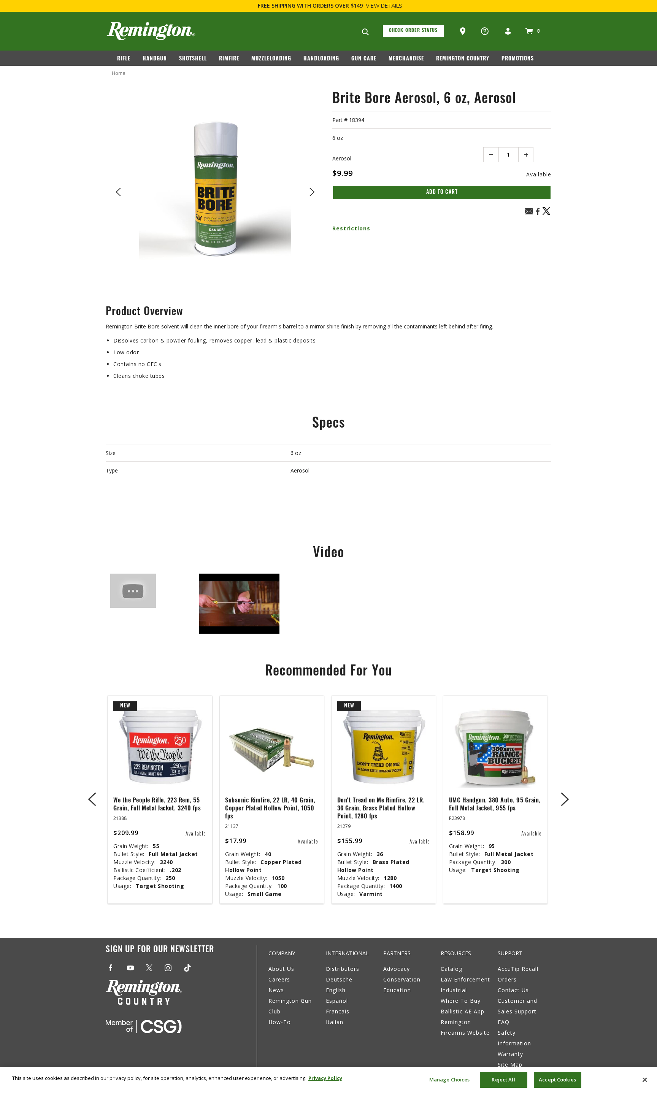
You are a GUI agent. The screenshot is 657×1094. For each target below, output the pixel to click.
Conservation (402, 979)
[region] (328, 1080)
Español (337, 1000)
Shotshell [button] (193, 59)
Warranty (510, 1054)
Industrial (454, 990)
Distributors (342, 968)
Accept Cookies (557, 1079)
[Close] (644, 1079)
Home (119, 73)
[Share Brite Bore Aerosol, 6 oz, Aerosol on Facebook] (537, 213)
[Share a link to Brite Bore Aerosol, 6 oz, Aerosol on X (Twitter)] (546, 213)
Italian (334, 1022)
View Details (384, 6)
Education (397, 990)
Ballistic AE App (462, 1011)
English (336, 990)
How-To (279, 1022)
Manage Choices (449, 1079)
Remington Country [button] (462, 59)
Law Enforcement (465, 979)
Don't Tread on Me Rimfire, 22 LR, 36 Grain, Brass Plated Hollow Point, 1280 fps (381, 809)
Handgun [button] (155, 59)
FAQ (503, 1022)
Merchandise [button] (406, 59)
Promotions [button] (517, 59)
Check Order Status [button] (413, 31)
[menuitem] (127, 60)
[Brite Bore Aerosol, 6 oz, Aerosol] (215, 190)
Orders (507, 979)
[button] (463, 31)
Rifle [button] (123, 59)
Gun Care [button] (363, 59)
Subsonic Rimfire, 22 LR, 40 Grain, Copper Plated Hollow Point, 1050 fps (270, 809)
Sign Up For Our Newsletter (160, 950)
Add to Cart (442, 192)
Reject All (503, 1079)
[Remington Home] (150, 31)
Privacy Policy (325, 1078)
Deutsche (339, 979)
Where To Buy (461, 1000)
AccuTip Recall (518, 968)
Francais (337, 1011)
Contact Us (513, 990)
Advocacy (396, 968)
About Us (281, 968)
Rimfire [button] (229, 59)
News (276, 990)
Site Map (510, 1064)
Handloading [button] (321, 59)
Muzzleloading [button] (271, 59)
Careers (279, 979)
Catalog (451, 968)
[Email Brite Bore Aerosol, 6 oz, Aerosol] (529, 212)
